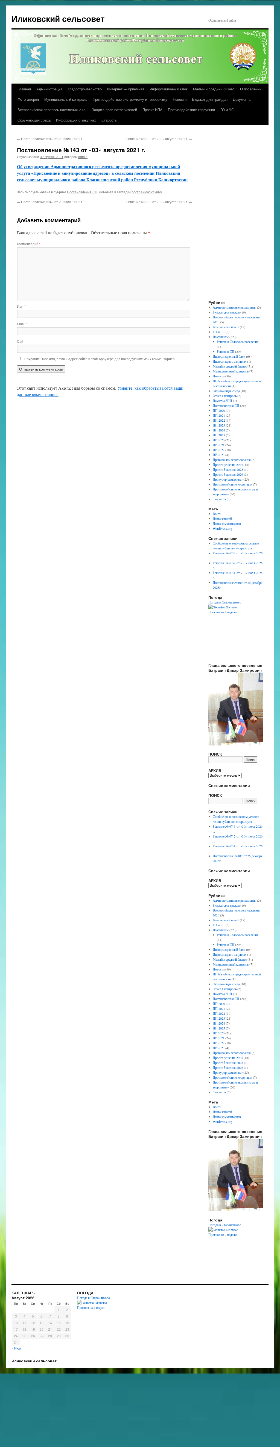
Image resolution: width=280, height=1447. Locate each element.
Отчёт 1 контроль (225, 395)
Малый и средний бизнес (214, 88)
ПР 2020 (218, 440)
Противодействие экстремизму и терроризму (130, 99)
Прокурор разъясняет (228, 479)
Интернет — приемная (125, 88)
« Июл (16, 1348)
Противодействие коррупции (191, 109)
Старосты (109, 120)
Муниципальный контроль (65, 99)
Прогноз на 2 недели (222, 612)
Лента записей (222, 518)
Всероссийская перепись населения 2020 (52, 109)
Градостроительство (85, 88)
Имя (21, 306)
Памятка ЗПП (222, 400)
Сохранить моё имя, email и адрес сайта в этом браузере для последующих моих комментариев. (99, 358)
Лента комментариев (227, 523)
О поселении (250, 88)
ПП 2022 (219, 420)
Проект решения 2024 (228, 464)
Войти (217, 513)
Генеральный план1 (226, 327)
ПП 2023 (219, 425)
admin (83, 156)
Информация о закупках (76, 120)
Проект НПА (152, 109)
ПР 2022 (218, 450)
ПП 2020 (219, 410)
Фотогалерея (28, 99)
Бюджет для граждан (210, 99)
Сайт (21, 341)
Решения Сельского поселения (237, 341)
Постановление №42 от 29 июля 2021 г (49, 138)
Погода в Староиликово (224, 602)
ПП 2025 (219, 435)
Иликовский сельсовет (58, 18)
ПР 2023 (218, 454)
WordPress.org (222, 528)
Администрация (49, 88)
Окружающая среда (34, 120)
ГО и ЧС (227, 109)
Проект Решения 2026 (228, 474)
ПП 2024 (219, 430)
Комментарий (28, 243)
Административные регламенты (234, 307)
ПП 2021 (219, 415)
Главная (24, 88)
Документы (242, 99)
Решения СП (225, 351)
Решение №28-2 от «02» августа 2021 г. (159, 138)
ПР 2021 (218, 445)
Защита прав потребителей (114, 109)
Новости (179, 99)
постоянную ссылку (147, 192)
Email (22, 323)
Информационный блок (169, 88)
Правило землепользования (232, 459)
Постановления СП (82, 192)
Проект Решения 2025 (228, 469)
